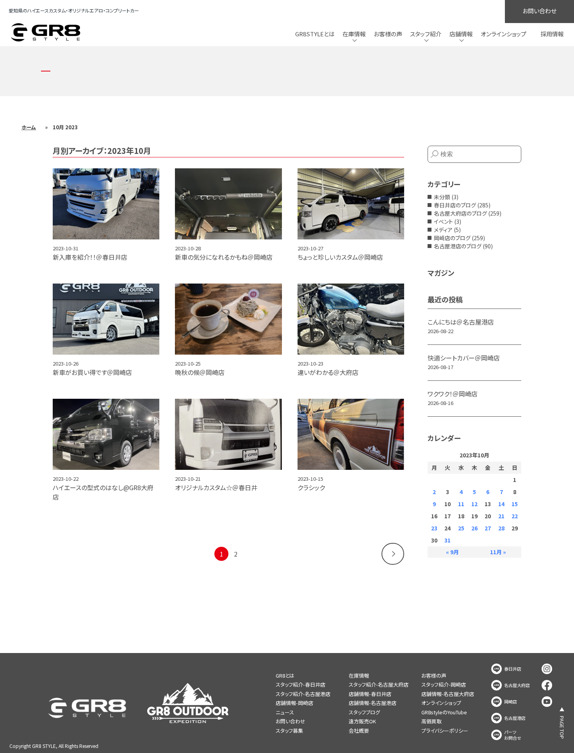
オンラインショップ (503, 34)
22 (515, 516)
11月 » (498, 552)
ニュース (285, 712)
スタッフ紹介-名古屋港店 (303, 694)
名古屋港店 (515, 718)
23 (434, 528)
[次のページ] (392, 554)
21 (501, 516)
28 (501, 528)
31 (447, 540)
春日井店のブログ (455, 205)
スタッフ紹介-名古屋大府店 (378, 684)
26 (474, 528)
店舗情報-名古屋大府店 (447, 694)
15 (515, 504)
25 (461, 528)
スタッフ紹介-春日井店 (300, 684)
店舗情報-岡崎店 (294, 703)
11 (461, 504)
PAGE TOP (562, 727)
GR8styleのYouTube (444, 712)
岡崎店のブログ (452, 238)
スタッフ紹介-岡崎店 (443, 684)
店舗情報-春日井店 (370, 694)
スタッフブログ (364, 712)
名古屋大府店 (517, 685)
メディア (443, 230)
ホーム (28, 127)
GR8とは (285, 675)
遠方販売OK (362, 721)
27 (488, 528)
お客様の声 (388, 34)
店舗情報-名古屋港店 (372, 703)
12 (474, 504)
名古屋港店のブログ (457, 246)
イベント (443, 221)
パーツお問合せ (512, 735)
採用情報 (552, 34)
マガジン (441, 273)
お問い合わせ (539, 11)
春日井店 (512, 669)
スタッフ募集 (289, 730)
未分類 (442, 197)
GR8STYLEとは (315, 34)
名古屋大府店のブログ (460, 213)
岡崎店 (510, 702)
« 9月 (452, 552)
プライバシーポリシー (444, 730)
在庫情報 (359, 675)
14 (501, 504)
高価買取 (431, 721)
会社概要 (359, 730)
